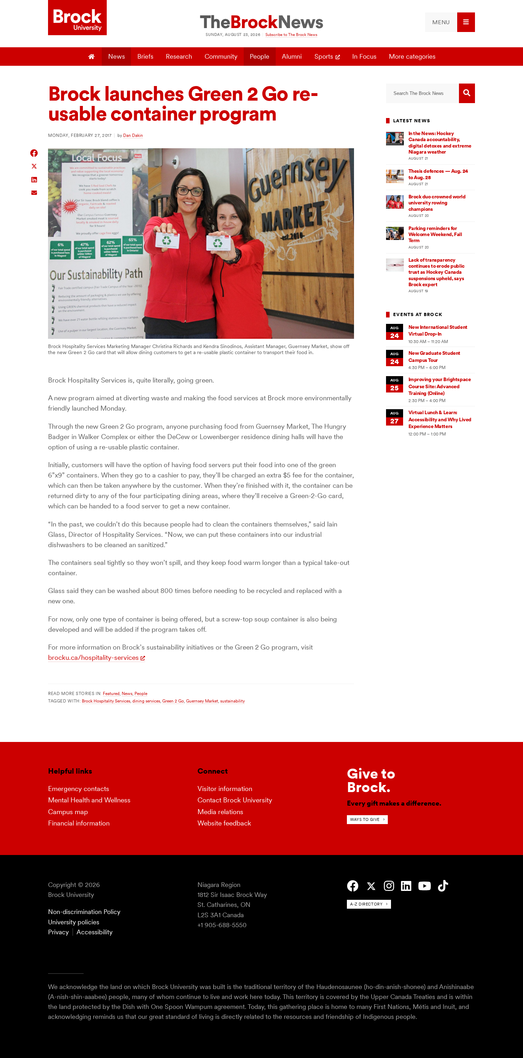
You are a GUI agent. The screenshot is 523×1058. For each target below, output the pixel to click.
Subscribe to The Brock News (291, 34)
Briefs (145, 56)
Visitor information (224, 789)
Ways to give (365, 819)
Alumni (292, 56)
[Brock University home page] (77, 18)
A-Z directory (366, 904)
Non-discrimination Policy (84, 911)
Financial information (79, 823)
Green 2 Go (173, 701)
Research (179, 56)
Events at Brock (417, 314)
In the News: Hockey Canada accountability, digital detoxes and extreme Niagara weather (439, 142)
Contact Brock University (234, 800)
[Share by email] (34, 192)
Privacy (58, 932)
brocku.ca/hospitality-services (93, 657)
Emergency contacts (78, 789)
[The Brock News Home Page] (261, 22)
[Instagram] (389, 886)
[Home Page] (92, 56)
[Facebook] (353, 886)
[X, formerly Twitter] (371, 886)
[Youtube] (424, 886)
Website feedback (224, 823)
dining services (146, 701)
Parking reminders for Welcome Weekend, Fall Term (435, 234)
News (116, 56)
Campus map (68, 812)
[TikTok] (443, 886)
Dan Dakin (133, 135)
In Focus (364, 56)
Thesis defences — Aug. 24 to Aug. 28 (438, 174)
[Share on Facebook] (34, 153)
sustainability (232, 701)
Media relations (220, 812)
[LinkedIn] (406, 886)
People (259, 56)
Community (221, 56)
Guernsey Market (202, 701)
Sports (324, 56)
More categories (412, 56)
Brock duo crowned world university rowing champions (437, 202)
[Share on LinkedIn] (34, 179)
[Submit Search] (467, 93)
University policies (73, 922)
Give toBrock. (371, 780)
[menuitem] (450, 22)
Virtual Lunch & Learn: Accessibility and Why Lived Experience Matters (439, 419)
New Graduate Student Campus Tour (434, 356)
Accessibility (94, 932)
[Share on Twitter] (34, 166)
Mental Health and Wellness (89, 800)
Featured (111, 693)
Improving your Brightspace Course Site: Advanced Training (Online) (439, 386)
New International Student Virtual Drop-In (437, 330)
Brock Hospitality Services (106, 701)
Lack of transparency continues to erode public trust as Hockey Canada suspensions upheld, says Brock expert (436, 272)
